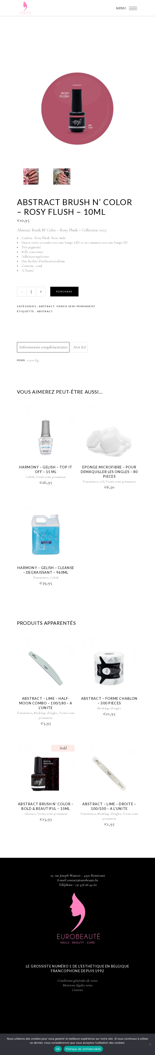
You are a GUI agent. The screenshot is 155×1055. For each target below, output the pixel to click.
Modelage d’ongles (46, 713)
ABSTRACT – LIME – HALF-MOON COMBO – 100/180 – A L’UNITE (45, 703)
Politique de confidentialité (83, 1049)
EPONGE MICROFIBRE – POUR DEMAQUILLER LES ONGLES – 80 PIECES (109, 471)
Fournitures (90, 482)
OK (58, 1049)
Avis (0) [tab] (79, 347)
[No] (150, 1044)
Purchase (64, 291)
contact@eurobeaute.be (82, 880)
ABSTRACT (45, 311)
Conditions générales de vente (77, 980)
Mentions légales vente (77, 985)
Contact (77, 990)
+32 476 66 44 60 (85, 885)
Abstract (46, 306)
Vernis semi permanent (76, 306)
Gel (102, 482)
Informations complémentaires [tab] (43, 347)
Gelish (30, 477)
